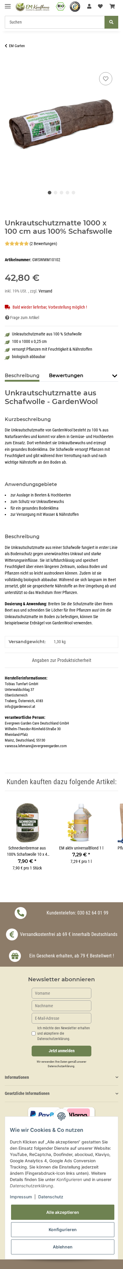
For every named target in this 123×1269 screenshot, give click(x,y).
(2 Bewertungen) (43, 243)
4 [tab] (67, 192)
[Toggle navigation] (8, 3)
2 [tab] (55, 192)
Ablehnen (63, 1246)
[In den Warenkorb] (9, 64)
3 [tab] (61, 192)
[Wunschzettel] (100, 7)
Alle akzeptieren (62, 1212)
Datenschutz (50, 1196)
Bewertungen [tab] (66, 375)
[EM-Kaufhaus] (33, 6)
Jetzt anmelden (62, 1050)
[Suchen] (111, 22)
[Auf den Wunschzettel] (105, 78)
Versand (45, 291)
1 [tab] (49, 192)
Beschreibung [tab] (22, 375)
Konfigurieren (63, 1229)
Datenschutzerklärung (61, 1066)
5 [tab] (73, 192)
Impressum (21, 1196)
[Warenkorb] (112, 7)
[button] (89, 7)
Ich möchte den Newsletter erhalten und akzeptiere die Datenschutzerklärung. (63, 1033)
